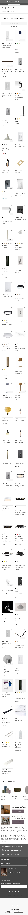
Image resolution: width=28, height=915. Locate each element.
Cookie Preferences (20, 905)
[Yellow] (8, 742)
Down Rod (4, 247)
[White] (12, 69)
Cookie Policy (19, 901)
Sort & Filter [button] (15, 23)
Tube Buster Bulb (6, 463)
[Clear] (4, 614)
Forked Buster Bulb (19, 442)
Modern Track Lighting (14, 839)
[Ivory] (17, 589)
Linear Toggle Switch (20, 463)
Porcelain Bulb (5, 420)
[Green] (17, 43)
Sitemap (7, 901)
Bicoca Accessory (6, 722)
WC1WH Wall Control (20, 146)
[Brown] (6, 69)
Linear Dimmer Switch (7, 485)
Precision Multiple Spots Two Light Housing (6, 567)
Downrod (4, 73)
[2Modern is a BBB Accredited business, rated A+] (8, 912)
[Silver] (10, 69)
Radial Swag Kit (18, 720)
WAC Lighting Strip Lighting (12, 838)
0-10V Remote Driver (7, 590)
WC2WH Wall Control (7, 296)
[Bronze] (4, 69)
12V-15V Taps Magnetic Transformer (18, 745)
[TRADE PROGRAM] (14, 872)
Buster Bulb (5, 172)
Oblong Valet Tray (16, 798)
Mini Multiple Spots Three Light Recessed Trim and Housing (20, 512)
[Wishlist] (21, 7)
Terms (11, 901)
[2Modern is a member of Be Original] (14, 909)
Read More (18, 811)
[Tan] (19, 43)
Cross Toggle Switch (20, 71)
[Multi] (17, 93)
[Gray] (8, 69)
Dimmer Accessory (7, 196)
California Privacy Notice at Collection (13, 903)
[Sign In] (23, 7)
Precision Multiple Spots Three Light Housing (19, 540)
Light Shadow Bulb (6, 618)
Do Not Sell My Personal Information (9, 905)
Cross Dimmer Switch (20, 219)
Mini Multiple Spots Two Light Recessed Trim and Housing (7, 540)
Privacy (14, 901)
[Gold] (19, 119)
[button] (26, 7)
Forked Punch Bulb (19, 420)
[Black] (15, 43)
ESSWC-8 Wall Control (20, 322)
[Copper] (15, 641)
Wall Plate (17, 172)
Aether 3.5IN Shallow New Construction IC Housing (20, 567)
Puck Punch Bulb (6, 442)
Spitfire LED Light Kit (7, 324)
